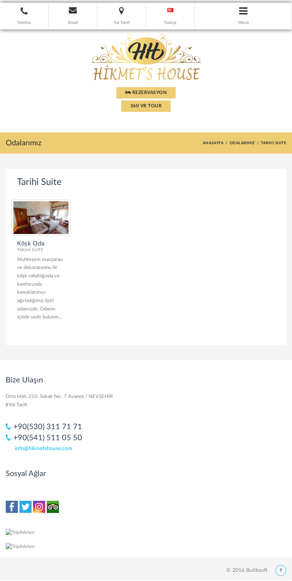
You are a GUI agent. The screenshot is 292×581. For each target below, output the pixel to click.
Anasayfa (213, 143)
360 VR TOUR (146, 105)
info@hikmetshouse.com (43, 448)
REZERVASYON (149, 92)
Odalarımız (242, 143)
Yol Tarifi (17, 405)
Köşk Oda (31, 243)
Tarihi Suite (30, 250)
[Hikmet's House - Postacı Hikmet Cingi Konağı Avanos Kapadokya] (146, 55)
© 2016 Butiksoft (247, 570)
